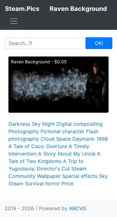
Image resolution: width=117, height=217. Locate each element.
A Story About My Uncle (66, 154)
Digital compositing (79, 124)
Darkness (19, 124)
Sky (36, 124)
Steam (15, 183)
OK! (99, 43)
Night (48, 124)
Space (63, 139)
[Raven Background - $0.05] (58, 84)
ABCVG (77, 208)
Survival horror (42, 183)
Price (67, 183)
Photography (23, 131)
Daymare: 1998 (90, 139)
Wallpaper (49, 176)
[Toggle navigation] (13, 21)
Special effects (79, 176)
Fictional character (63, 131)
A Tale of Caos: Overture (37, 146)
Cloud (48, 139)
